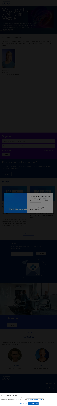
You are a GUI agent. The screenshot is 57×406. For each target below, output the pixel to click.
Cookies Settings (22, 403)
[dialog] (28, 399)
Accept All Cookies (33, 403)
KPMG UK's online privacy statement (34, 399)
